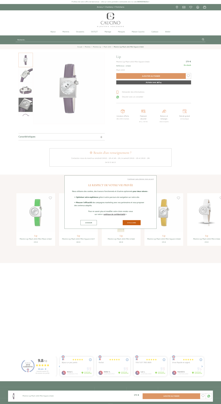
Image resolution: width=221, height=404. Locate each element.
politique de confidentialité (114, 214)
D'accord (131, 223)
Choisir (88, 223)
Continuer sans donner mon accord (140, 179)
